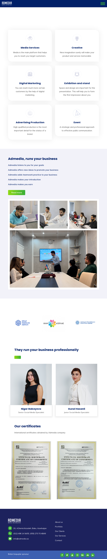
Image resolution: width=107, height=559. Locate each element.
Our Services (60, 536)
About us (59, 522)
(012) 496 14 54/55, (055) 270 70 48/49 (29, 533)
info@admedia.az (21, 539)
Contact (58, 540)
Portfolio (59, 526)
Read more (16, 192)
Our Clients (59, 531)
